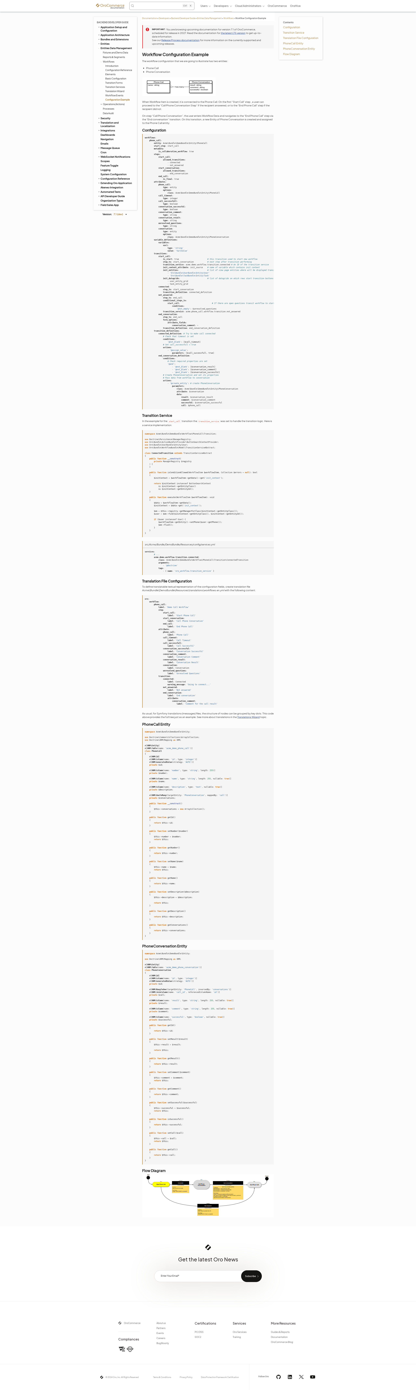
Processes (108, 108)
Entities (105, 43)
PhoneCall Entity (293, 43)
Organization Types (112, 200)
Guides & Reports (280, 1331)
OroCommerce (132, 1322)
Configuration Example (117, 99)
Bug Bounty (162, 1343)
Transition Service (293, 32)
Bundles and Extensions (115, 39)
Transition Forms (114, 82)
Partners (160, 1328)
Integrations (108, 130)
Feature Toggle (109, 165)
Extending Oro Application (116, 182)
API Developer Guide (113, 196)
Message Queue (110, 147)
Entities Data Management (209, 18)
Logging (105, 169)
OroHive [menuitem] (295, 5)
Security (105, 118)
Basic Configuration (115, 78)
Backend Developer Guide (183, 18)
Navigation (107, 139)
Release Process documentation (180, 40)
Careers (160, 1338)
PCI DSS (199, 1331)
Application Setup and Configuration (114, 28)
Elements (110, 74)
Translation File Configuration (300, 38)
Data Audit (108, 113)
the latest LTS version (233, 32)
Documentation (149, 18)
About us (161, 1322)
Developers (164, 18)
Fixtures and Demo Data (115, 52)
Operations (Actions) (114, 104)
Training (237, 1336)
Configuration (291, 27)
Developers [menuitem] (221, 5)
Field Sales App (110, 204)
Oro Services (240, 1331)
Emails (104, 143)
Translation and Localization (110, 124)
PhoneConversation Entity (299, 48)
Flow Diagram (291, 54)
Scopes (105, 161)
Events (160, 1333)
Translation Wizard (114, 91)
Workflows (228, 18)
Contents (288, 22)
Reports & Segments (114, 57)
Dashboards (108, 134)
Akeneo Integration (112, 187)
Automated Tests (111, 191)
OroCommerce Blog (282, 1341)
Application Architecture (115, 34)
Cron (103, 152)
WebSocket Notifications (115, 156)
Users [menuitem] (204, 5)
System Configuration (114, 174)
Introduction (111, 65)
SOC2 (198, 1336)
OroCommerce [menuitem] (277, 5)
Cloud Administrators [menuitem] (248, 5)
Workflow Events (114, 95)
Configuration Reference (118, 70)
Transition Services (115, 86)
